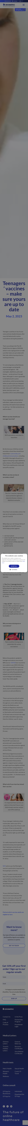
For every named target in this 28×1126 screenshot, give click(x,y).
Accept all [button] (14, 566)
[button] (14, 569)
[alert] (14, 563)
